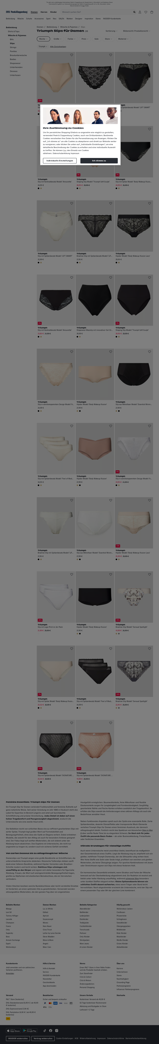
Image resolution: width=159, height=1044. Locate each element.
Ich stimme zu (99, 161)
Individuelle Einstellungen (59, 161)
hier (65, 150)
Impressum (75, 153)
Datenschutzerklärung (61, 153)
